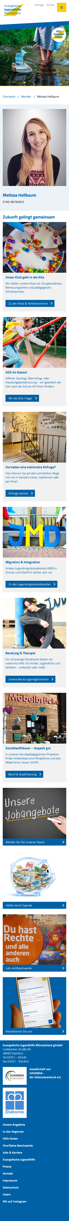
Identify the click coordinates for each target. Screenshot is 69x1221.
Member (26, 96)
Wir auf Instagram (14, 1201)
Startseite (9, 96)
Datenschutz (11, 1187)
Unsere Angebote (14, 1124)
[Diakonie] (15, 1103)
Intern (7, 1194)
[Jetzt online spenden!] (59, 34)
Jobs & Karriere (12, 1152)
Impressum (10, 1180)
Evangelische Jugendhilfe (19, 1159)
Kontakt (8, 1173)
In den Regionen (13, 1131)
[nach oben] (61, 1213)
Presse (7, 1166)
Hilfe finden (10, 1138)
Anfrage (39, 5)
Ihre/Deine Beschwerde (18, 1145)
